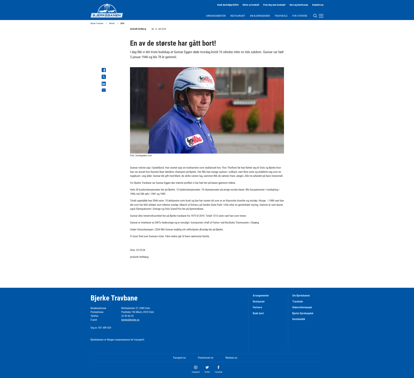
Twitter (207, 372)
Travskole (281, 15)
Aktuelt (112, 23)
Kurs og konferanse (299, 5)
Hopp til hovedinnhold (11, 2)
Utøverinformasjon (302, 307)
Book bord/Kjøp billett (228, 5)
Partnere (257, 307)
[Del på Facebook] (104, 70)
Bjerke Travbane (97, 23)
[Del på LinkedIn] (104, 84)
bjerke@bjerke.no (130, 319)
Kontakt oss (317, 5)
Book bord (258, 313)
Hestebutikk (298, 319)
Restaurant (237, 15)
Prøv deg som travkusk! (274, 5)
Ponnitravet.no (205, 357)
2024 (122, 23)
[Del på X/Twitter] (104, 77)
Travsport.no (179, 357)
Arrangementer (216, 15)
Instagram (196, 372)
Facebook (218, 372)
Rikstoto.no (231, 357)
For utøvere (299, 15)
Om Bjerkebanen (260, 15)
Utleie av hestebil (251, 5)
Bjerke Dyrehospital (302, 313)
